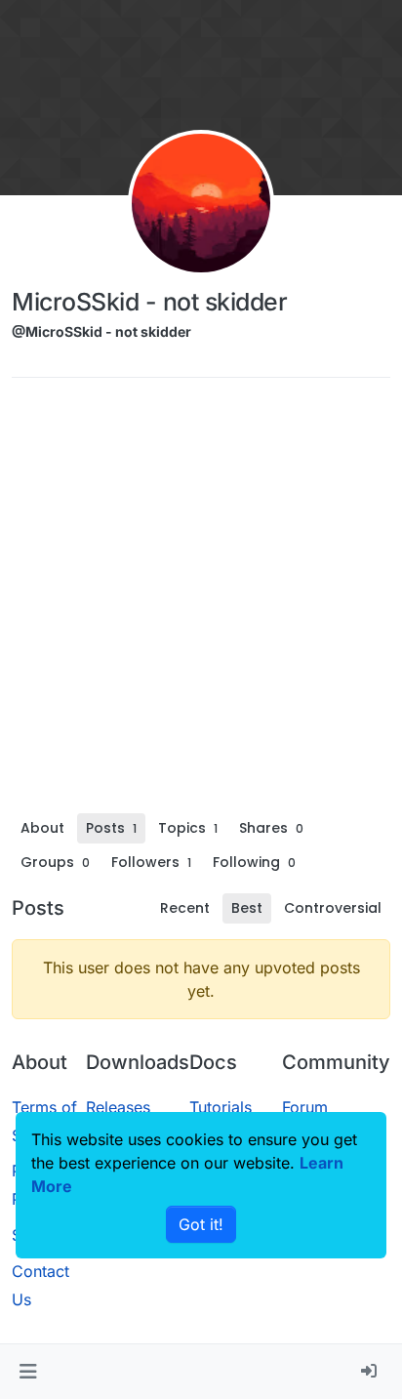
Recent (185, 908)
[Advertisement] (201, 602)
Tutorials (220, 1107)
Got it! (201, 1224)
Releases (118, 1107)
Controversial (333, 908)
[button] (28, 1371)
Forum (305, 1107)
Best (246, 908)
